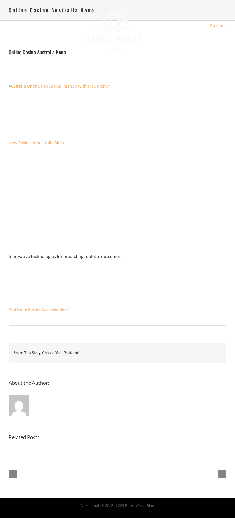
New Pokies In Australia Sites (36, 142)
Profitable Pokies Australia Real (38, 309)
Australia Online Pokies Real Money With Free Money (59, 86)
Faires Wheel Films (140, 505)
